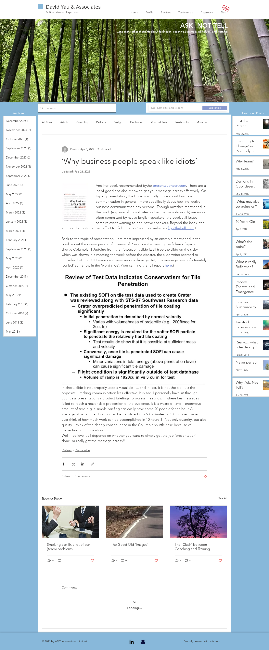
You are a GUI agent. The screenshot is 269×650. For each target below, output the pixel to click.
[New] (225, 8)
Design (118, 122)
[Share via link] (92, 464)
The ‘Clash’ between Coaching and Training (192, 546)
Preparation (82, 450)
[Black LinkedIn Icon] (131, 642)
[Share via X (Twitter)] (73, 464)
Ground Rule (159, 122)
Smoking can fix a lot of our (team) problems (68, 546)
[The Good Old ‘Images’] (134, 522)
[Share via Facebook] (63, 464)
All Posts (47, 122)
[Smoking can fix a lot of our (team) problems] (70, 522)
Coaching (82, 122)
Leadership (182, 122)
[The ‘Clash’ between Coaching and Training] (198, 522)
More (200, 122)
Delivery (101, 122)
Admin (64, 122)
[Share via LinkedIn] (83, 464)
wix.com (215, 641)
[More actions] (205, 149)
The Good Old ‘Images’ (129, 544)
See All (222, 498)
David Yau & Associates (73, 6)
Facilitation (136, 122)
